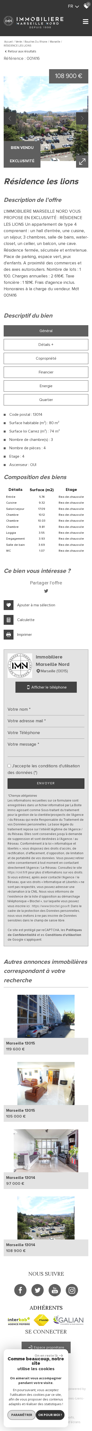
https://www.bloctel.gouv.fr (50, 906)
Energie (46, 386)
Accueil (8, 41)
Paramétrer (21, 1415)
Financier (46, 372)
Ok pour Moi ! (50, 1415)
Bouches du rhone (36, 41)
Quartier (46, 399)
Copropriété (46, 358)
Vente (18, 41)
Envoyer (46, 783)
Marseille (55, 41)
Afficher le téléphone (49, 687)
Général (46, 330)
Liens (79, 1398)
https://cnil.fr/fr (17, 872)
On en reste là (46, 1355)
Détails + (46, 344)
